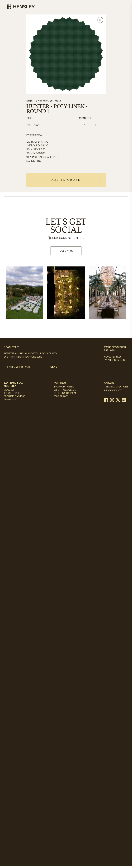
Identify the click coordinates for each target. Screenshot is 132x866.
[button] (100, 20)
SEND (53, 367)
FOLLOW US (66, 250)
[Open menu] (122, 7)
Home (29, 101)
